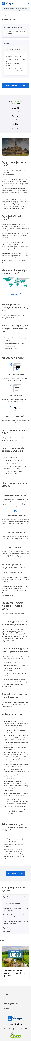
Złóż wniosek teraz (15, 874)
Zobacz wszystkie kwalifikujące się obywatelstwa (15, 293)
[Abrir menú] (28, 3)
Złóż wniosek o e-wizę (15, 85)
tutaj (14, 440)
